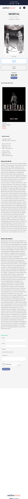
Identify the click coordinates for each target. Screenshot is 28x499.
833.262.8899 (15, 2)
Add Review (4, 335)
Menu (24, 7)
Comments (4, 355)
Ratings (4, 349)
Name (3, 338)
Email (3, 343)
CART (16, 3)
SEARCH (10, 3)
